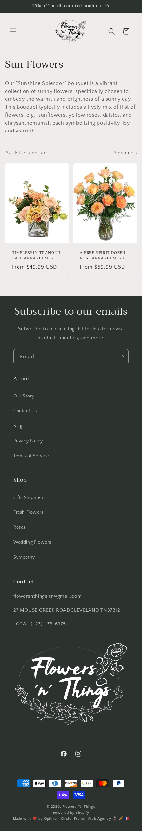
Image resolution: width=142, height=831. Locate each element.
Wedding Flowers (32, 542)
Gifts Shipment (29, 497)
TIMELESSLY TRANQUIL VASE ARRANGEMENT (36, 256)
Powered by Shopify (71, 813)
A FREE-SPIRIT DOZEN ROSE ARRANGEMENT (102, 256)
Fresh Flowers (28, 512)
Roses (19, 527)
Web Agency (99, 819)
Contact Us (25, 411)
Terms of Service (31, 456)
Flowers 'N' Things (78, 807)
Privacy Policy (28, 441)
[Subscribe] (121, 356)
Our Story (23, 396)
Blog (17, 426)
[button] (13, 31)
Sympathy (24, 557)
